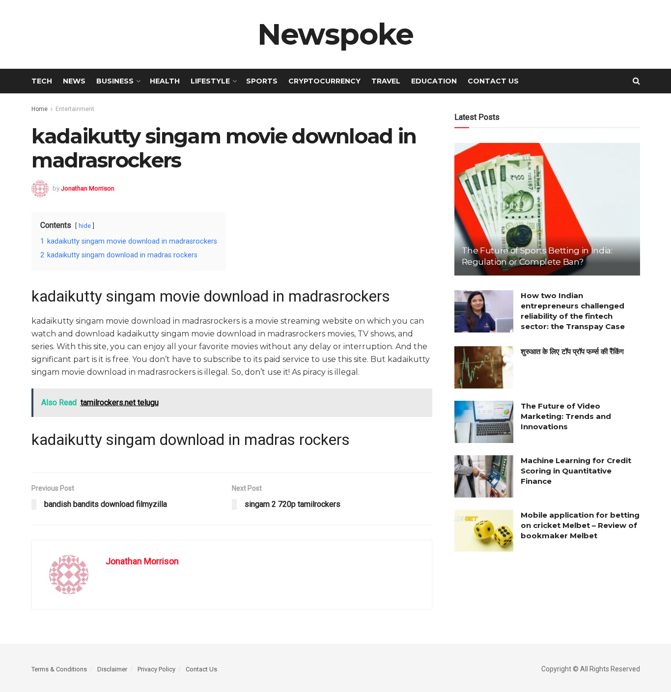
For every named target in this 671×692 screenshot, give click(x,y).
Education (434, 81)
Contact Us (493, 81)
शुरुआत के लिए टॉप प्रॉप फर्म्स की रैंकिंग (572, 351)
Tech (41, 81)
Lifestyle (210, 81)
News (74, 81)
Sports (262, 81)
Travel (385, 81)
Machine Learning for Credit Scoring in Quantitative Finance (576, 471)
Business (115, 81)
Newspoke (335, 34)
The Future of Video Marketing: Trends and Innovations (566, 416)
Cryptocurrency (324, 81)
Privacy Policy (156, 669)
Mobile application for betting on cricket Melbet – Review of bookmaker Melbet (580, 525)
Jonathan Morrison (87, 188)
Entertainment (75, 109)
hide (85, 225)
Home (39, 109)
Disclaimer (112, 669)
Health (165, 81)
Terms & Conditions (59, 669)
